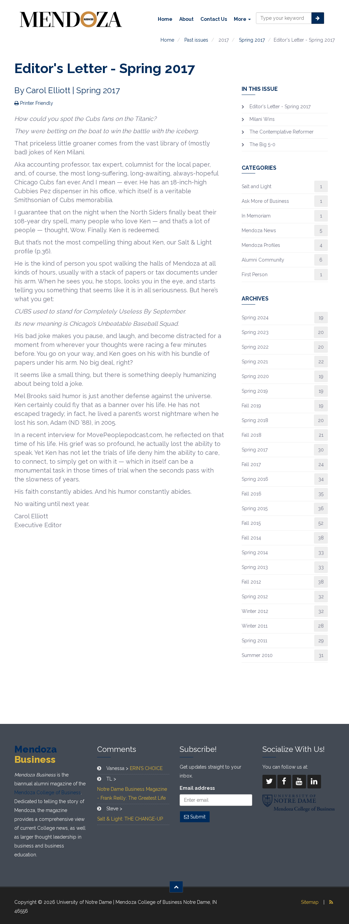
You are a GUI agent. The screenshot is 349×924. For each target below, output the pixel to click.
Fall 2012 (251, 582)
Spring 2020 (255, 376)
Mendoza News (259, 230)
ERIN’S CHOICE (146, 768)
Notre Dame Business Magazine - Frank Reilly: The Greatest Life (132, 793)
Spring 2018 (255, 420)
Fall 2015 (251, 523)
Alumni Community (263, 260)
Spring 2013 (255, 567)
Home (165, 19)
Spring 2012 (255, 596)
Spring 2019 (255, 391)
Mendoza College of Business (47, 792)
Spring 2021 (255, 361)
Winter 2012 (255, 611)
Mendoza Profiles (261, 245)
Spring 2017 (252, 40)
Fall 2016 (251, 493)
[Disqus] (119, 625)
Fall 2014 (251, 538)
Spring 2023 (255, 332)
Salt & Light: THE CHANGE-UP (130, 819)
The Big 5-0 (262, 144)
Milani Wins (262, 119)
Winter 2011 (255, 626)
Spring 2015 (255, 508)
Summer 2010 (257, 655)
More (240, 19)
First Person (255, 274)
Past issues (196, 40)
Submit (197, 817)
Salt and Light (256, 186)
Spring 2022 (255, 347)
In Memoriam (256, 216)
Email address (197, 788)
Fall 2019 (251, 405)
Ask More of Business (265, 201)
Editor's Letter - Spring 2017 (279, 106)
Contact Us (213, 19)
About (186, 19)
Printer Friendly (36, 103)
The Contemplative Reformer (281, 132)
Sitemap (310, 902)
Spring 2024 (255, 317)
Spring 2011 (254, 640)
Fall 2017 (251, 464)
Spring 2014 (255, 552)
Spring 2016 (255, 479)
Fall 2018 (251, 435)
